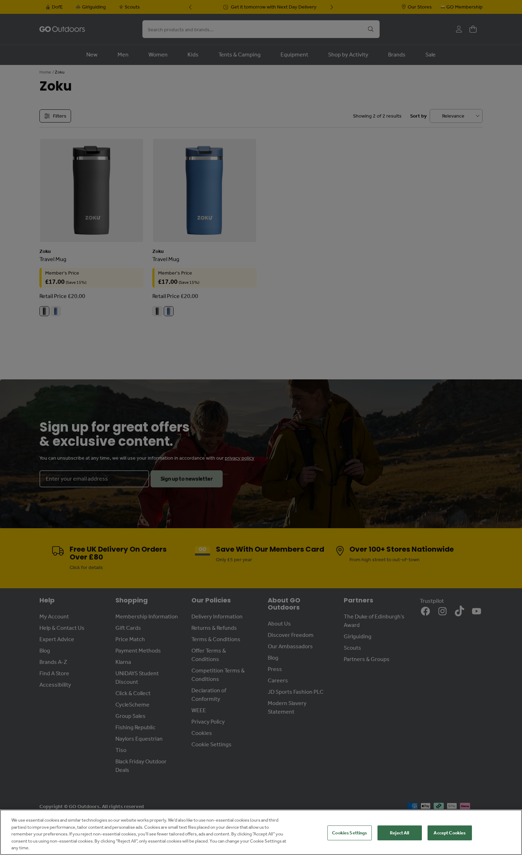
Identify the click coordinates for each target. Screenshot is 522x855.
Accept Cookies (450, 832)
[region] (261, 832)
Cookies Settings (349, 832)
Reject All (399, 832)
